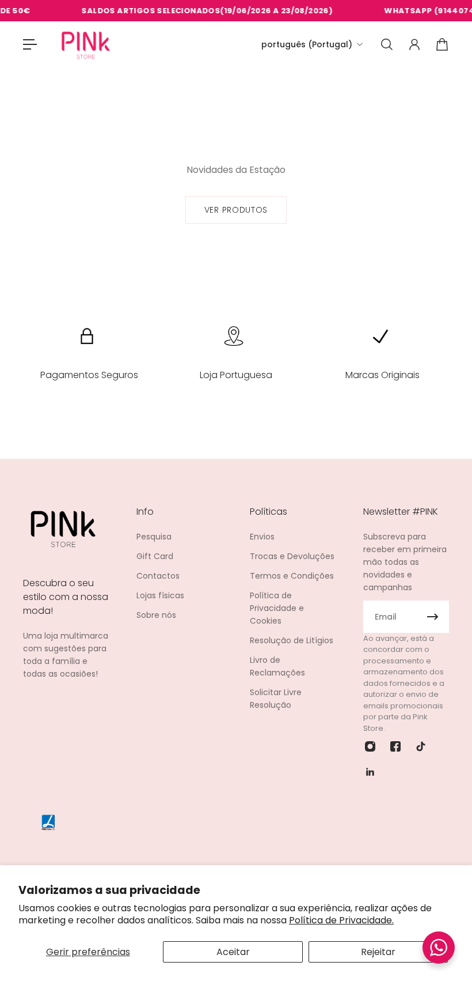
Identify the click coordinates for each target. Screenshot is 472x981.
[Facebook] (395, 746)
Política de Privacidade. (341, 920)
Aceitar (233, 952)
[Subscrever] (433, 617)
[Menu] (29, 44)
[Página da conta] (414, 44)
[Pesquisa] (387, 44)
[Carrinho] (442, 44)
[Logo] (86, 45)
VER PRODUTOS (236, 210)
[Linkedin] (370, 771)
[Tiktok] (420, 746)
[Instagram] (370, 746)
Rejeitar (378, 952)
